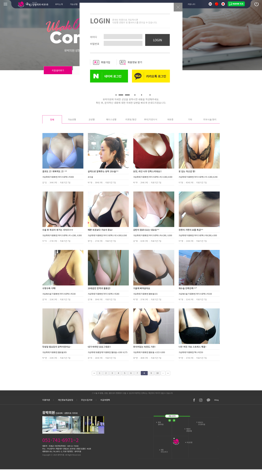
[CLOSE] (178, 10)
